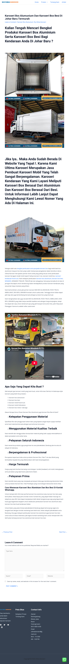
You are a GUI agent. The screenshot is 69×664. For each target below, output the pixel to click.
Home (37, 2)
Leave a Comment (10, 22)
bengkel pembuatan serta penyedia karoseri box (32, 268)
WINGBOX (8, 281)
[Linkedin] (2, 627)
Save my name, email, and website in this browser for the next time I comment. (31, 581)
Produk (43, 2)
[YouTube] (8, 625)
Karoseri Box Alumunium (25, 22)
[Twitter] (4, 625)
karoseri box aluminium (43, 278)
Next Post (63, 532)
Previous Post (7, 532)
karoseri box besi (57, 278)
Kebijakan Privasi (20, 614)
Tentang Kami (54, 2)
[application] (47, 2)
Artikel (64, 2)
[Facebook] (1, 625)
